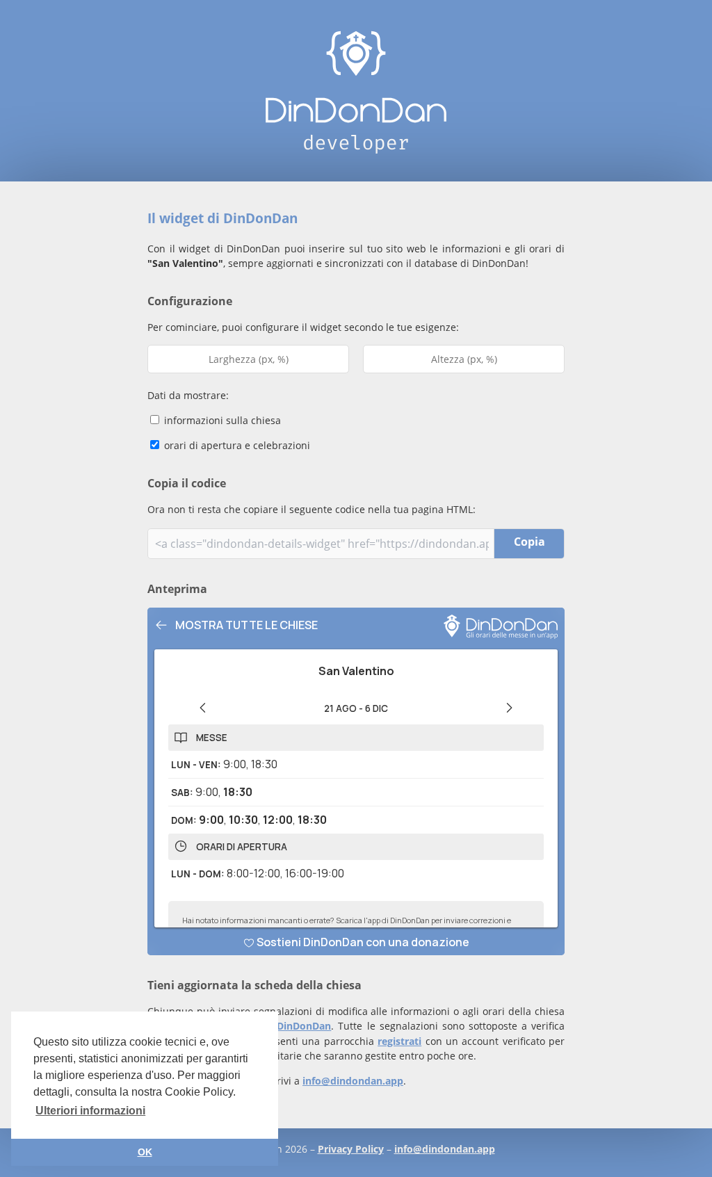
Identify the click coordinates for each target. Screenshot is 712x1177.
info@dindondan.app (352, 1080)
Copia (529, 541)
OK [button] (145, 1152)
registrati (399, 1041)
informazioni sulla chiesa (221, 420)
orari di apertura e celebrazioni (235, 445)
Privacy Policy (351, 1148)
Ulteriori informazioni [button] (90, 1111)
